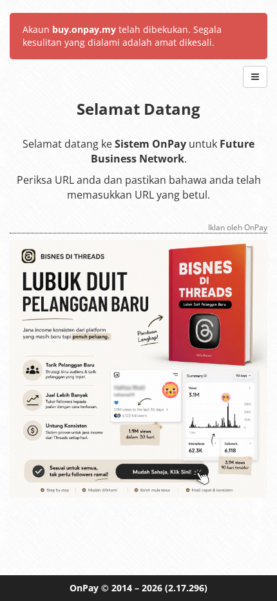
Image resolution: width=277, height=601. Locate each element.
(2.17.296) (186, 588)
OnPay (84, 588)
